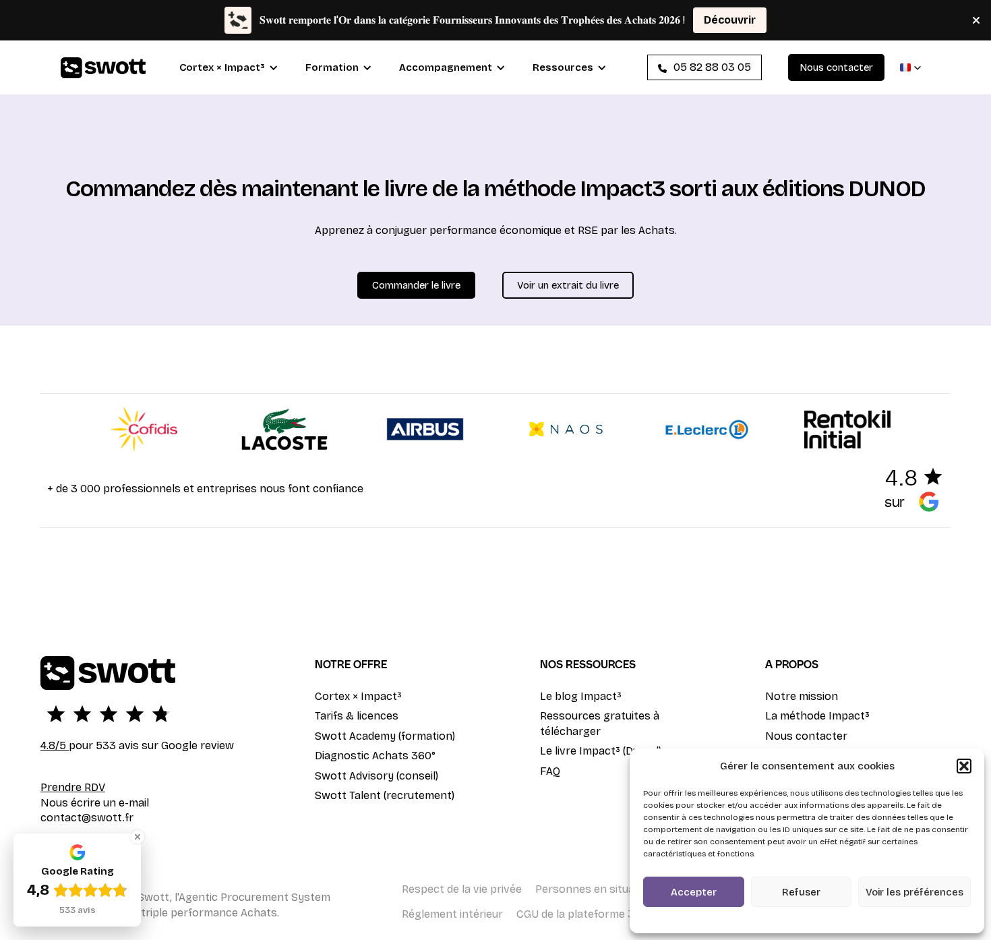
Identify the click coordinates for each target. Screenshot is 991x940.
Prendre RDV (72, 787)
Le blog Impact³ (581, 696)
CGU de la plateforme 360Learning (604, 914)
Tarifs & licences (356, 715)
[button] (964, 766)
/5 (54, 745)
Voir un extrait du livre (568, 285)
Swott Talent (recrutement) (384, 795)
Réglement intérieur (452, 914)
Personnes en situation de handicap (627, 889)
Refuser (801, 892)
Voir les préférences (914, 892)
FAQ (550, 771)
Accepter (694, 892)
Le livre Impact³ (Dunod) (600, 750)
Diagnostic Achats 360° (375, 755)
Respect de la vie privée (462, 889)
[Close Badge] (137, 837)
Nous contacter (806, 736)
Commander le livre (416, 285)
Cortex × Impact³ (358, 696)
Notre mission (801, 696)
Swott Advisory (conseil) (376, 775)
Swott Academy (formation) (385, 736)
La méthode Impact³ (817, 715)
